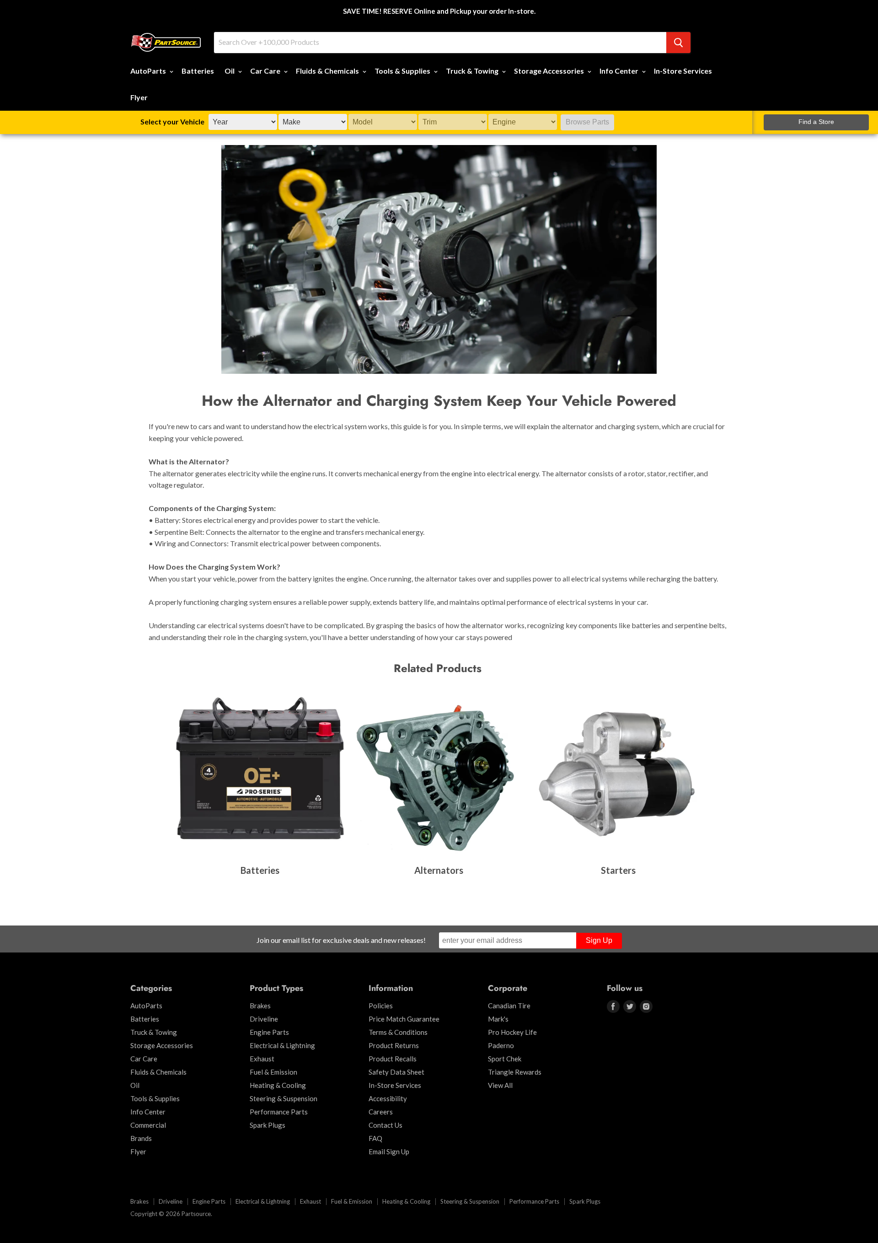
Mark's (498, 1019)
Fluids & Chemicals (328, 70)
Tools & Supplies (403, 70)
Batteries (198, 70)
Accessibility (388, 1098)
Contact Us (385, 1125)
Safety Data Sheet (396, 1072)
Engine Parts (269, 1032)
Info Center (620, 70)
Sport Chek (504, 1059)
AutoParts (148, 70)
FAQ (375, 1138)
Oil (230, 70)
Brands (141, 1138)
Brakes (260, 1005)
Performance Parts (279, 1112)
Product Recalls (393, 1059)
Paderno (501, 1045)
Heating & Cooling (278, 1085)
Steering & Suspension (283, 1098)
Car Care (266, 70)
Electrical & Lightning (282, 1045)
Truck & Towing (473, 70)
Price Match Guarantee (404, 1019)
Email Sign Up (389, 1151)
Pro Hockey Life (512, 1032)
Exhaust (262, 1059)
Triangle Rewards (514, 1072)
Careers (381, 1112)
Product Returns (394, 1045)
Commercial (148, 1125)
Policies (381, 1005)
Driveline (264, 1019)
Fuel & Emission (273, 1072)
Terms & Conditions (398, 1032)
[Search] (678, 42)
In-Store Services (683, 70)
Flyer (139, 97)
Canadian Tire (509, 1005)
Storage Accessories (549, 70)
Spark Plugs (267, 1125)
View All (500, 1085)
